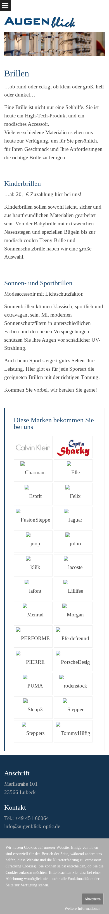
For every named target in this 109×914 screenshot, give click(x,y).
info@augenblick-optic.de (32, 826)
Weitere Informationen (82, 908)
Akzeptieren (93, 899)
